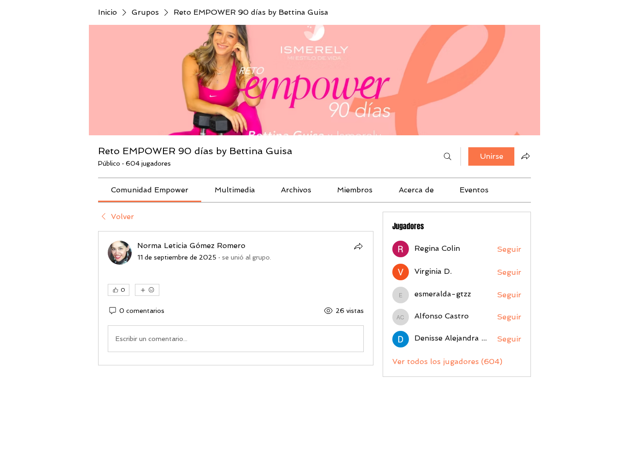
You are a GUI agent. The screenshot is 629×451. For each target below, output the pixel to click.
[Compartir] (358, 246)
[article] (235, 298)
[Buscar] (447, 156)
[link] (149, 189)
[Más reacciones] (147, 290)
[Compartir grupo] (525, 156)
